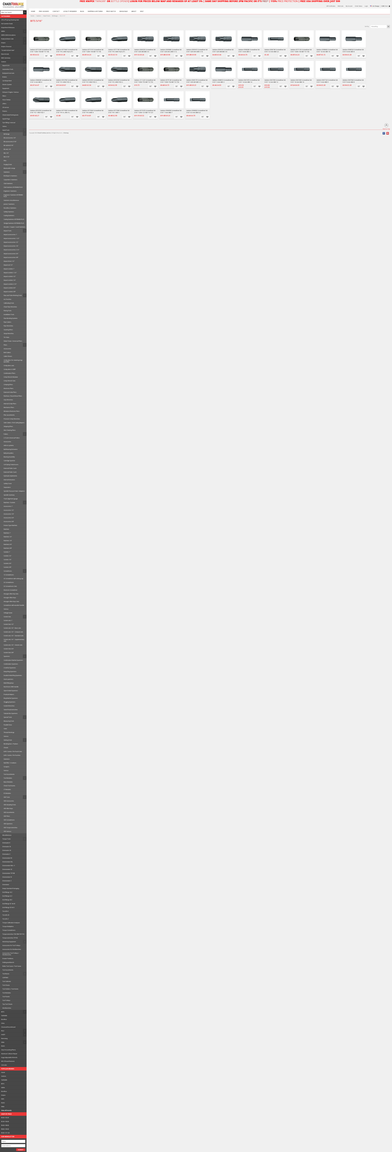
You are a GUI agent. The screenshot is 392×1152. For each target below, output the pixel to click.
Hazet (3, 1072)
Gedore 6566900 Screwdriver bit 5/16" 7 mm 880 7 (171, 111)
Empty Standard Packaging (10, 888)
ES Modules (7, 793)
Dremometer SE (7, 869)
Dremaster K (6, 843)
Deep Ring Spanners (10, 671)
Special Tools (8, 717)
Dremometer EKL (7, 862)
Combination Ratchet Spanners (13, 660)
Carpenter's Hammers (10, 180)
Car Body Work (7, 81)
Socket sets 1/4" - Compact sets (13, 632)
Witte (2, 1042)
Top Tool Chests (7, 1004)
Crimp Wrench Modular (11, 377)
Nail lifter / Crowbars (10, 763)
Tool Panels (6, 996)
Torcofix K (5, 911)
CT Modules (7, 789)
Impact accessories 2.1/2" (11, 250)
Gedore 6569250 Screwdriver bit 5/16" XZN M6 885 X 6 (144, 51)
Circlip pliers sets (9, 365)
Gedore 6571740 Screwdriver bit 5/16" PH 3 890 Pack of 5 (118, 51)
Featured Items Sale (7, 39)
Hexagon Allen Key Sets (11, 594)
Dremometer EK (7, 858)
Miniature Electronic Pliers (12, 411)
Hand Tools (5, 130)
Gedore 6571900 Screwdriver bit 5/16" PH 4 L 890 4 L (66, 111)
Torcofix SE (5, 915)
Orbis (3, 1023)
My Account (349, 6)
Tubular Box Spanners (11, 713)
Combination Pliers (9, 373)
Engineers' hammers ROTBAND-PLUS (13, 195)
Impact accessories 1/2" (11, 242)
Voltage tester (8, 613)
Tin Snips (6, 337)
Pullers (6, 434)
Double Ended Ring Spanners (13, 675)
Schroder (4, 1065)
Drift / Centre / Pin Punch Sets (13, 751)
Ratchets (6, 529)
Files (5, 160)
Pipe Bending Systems (10, 318)
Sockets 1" (7, 552)
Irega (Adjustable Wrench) (9, 1057)
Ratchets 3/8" (8, 548)
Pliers (5, 345)
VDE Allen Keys (8, 808)
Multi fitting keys (9, 683)
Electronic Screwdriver (10, 590)
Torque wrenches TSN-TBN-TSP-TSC (13, 934)
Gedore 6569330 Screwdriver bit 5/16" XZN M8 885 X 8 (223, 51)
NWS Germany (5, 58)
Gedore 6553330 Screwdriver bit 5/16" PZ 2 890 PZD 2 (118, 81)
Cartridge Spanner (9, 461)
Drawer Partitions (7, 958)
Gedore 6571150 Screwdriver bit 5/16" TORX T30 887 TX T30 (301, 51)
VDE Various (7, 831)
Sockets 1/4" (7, 559)
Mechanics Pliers (9, 407)
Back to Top (386, 129)
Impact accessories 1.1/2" (11, 238)
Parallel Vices (8, 725)
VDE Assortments (9, 812)
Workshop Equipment (9, 942)
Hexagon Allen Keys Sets (11, 601)
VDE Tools (7, 797)
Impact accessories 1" (10, 234)
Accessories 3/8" (9, 521)
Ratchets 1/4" (8, 540)
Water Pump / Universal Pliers (13, 341)
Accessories (7, 349)
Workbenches (6, 1008)
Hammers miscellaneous (11, 200)
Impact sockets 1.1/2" (10, 272)
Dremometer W (7, 877)
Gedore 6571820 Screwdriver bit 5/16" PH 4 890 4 (92, 111)
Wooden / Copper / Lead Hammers (14, 227)
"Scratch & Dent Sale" (8, 50)
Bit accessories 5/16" (10, 141)
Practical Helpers (9, 694)
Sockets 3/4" (7, 563)
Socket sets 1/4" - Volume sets (13, 645)
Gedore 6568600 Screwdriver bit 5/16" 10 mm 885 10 (327, 51)
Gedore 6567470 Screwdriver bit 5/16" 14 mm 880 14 (249, 81)
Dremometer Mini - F (8, 865)
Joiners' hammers (9, 204)
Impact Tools (7, 231)
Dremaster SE (6, 846)
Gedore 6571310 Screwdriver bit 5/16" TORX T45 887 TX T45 (92, 51)
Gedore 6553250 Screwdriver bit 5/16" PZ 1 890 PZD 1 (40, 111)
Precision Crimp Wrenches (12, 419)
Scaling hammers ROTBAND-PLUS (14, 219)
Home (32, 16)
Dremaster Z (6, 854)
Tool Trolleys (6, 1000)
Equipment (5, 88)
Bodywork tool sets (8, 73)
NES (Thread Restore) (7, 1061)
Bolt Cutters (7, 352)
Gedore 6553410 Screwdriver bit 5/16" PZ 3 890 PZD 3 (92, 81)
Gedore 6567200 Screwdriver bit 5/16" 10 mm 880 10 (301, 81)
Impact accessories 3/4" (11, 254)
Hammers (7, 172)
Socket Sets (7, 617)
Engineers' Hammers (10, 191)
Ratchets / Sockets (9, 502)
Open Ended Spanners (11, 691)
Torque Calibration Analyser (11, 923)
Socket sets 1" (8, 620)
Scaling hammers (9, 215)
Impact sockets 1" (9, 269)
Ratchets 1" (7, 533)
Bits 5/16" (6, 157)
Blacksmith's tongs (9, 168)
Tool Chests (6, 985)
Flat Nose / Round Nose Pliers (13, 396)
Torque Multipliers (8, 926)
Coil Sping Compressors (11, 464)
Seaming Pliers (8, 330)
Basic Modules (8, 782)
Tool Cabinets (6, 981)
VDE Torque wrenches (10, 827)
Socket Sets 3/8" (9, 652)
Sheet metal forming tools (10, 115)
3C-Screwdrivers (9, 582)
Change (377, 6)
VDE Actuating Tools (10, 805)
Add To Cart (46, 56)
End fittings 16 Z (7, 892)
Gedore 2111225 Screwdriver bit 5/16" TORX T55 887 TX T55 (144, 81)
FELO (2, 1031)
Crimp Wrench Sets (9, 381)
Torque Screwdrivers (8, 930)
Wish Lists (340, 6)
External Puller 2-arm (10, 468)
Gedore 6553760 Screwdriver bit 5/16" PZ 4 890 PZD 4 (66, 81)
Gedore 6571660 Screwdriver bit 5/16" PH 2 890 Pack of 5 (66, 51)
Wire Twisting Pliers (10, 430)
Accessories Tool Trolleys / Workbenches (10, 954)
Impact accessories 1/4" (11, 246)
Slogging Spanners (9, 702)
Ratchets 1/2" (8, 537)
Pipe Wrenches (8, 326)
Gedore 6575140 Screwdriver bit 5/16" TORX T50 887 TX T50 (171, 81)
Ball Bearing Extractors (11, 449)
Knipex (3, 43)
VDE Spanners (8, 824)
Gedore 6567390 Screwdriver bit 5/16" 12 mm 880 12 (275, 81)
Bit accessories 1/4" (10, 138)
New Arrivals (5, 54)
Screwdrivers (8, 571)
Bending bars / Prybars (11, 744)
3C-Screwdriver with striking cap (13, 578)
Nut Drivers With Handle (11, 687)
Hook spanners (8, 679)
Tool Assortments (9, 774)
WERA (3, 31)
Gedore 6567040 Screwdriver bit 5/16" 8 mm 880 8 (353, 81)
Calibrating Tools (9, 303)
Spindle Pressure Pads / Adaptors (14, 491)
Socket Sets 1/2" (9, 624)
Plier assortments (9, 415)
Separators (7, 487)
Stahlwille (4, 1015)
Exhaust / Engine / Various (10, 92)
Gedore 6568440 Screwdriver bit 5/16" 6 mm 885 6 (40, 81)
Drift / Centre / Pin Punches (12, 755)
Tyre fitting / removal (8, 122)
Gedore (3, 62)
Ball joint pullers (8, 453)
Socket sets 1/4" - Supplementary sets (14, 640)
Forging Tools (8, 164)
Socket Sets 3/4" (9, 649)
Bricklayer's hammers (10, 176)
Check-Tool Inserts (9, 786)
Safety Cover (8, 483)
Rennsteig (4, 1038)
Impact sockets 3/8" (10, 291)
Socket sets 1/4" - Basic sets (12, 628)
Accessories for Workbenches (11, 949)
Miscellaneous (6, 835)
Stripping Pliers (8, 426)
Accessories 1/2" (9, 510)
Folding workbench (8, 962)
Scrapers (6, 767)
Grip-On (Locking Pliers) (8, 1050)
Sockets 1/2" (7, 556)
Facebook (384, 133)
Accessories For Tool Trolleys (11, 945)
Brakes (4, 77)
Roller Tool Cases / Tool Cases (11, 966)
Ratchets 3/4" (8, 544)
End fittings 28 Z (7, 900)
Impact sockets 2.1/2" (10, 284)
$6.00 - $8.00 (5, 1125)
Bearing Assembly (9, 457)
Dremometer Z (6, 881)
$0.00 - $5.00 (5, 1118)
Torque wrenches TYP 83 (10, 938)
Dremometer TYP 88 (8, 873)
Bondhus (4, 1019)
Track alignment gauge (11, 499)
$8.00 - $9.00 (5, 1129)
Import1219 (5, 65)
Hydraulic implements (10, 476)
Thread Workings (9, 732)
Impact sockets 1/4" (10, 280)
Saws (5, 728)
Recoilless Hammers (10, 208)
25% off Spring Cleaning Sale (10, 20)
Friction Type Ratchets (10, 525)
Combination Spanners (11, 664)
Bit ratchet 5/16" (8, 145)
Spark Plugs (6, 119)
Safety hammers (9, 212)
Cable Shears (8, 356)
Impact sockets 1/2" (10, 276)
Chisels (6, 747)
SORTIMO (5, 977)
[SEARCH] (25, 12)
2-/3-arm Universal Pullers (12, 438)
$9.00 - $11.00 (5, 1133)
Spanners (7, 656)
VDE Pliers (7, 816)
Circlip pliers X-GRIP (10, 369)
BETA (2, 1012)
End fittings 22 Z (7, 896)
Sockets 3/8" (7, 567)
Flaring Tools (7, 310)
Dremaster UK (6, 850)
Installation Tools (9, 314)
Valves (4, 126)
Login (366, 6)
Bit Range (6, 134)
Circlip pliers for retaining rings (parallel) (13, 361)
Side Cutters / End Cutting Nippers (14, 423)
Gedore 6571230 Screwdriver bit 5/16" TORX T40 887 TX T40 (40, 51)
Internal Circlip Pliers (10, 404)
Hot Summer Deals (7, 24)
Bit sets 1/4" (7, 149)
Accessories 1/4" (9, 514)
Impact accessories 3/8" (11, 257)
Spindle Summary (9, 495)
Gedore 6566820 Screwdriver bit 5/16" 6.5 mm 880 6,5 (197, 111)
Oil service (5, 107)
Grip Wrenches (8, 400)
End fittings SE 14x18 (8, 904)
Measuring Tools (9, 721)
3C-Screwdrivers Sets (10, 586)
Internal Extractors (9, 480)
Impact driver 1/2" (9, 261)
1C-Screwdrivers (9, 575)
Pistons (4, 111)
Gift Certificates (330, 6)
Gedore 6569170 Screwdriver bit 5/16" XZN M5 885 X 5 (197, 81)
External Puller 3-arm (10, 472)
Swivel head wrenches (11, 710)
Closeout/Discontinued (8, 1027)
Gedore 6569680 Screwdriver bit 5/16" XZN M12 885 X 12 (171, 51)
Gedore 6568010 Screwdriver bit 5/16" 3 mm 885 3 (223, 81)
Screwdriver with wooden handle (14, 605)
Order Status (358, 6)
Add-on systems (9, 445)
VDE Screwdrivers (9, 820)
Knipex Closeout (6, 46)
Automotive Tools (7, 69)
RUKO (3, 1046)
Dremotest (5, 884)
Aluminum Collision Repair (9, 1054)
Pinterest (387, 133)
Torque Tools (6, 839)
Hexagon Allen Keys (10, 597)
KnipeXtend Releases (8, 27)
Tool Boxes (5, 974)
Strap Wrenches (9, 333)
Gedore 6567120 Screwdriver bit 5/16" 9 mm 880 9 (327, 81)
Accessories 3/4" (9, 518)
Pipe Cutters (7, 322)
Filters (4, 96)
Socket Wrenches (9, 706)
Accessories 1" (8, 506)
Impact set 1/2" (8, 265)
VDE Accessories (9, 801)
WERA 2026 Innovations (8, 35)
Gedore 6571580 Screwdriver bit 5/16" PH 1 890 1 (118, 111)
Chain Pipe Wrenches (10, 307)
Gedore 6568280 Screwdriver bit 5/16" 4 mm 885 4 (249, 51)
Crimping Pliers (8, 384)
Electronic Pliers (8, 388)
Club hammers (8, 183)
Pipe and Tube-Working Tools (13, 295)
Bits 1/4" (6, 153)
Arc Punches (7, 299)
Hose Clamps (6, 100)
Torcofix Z (5, 919)
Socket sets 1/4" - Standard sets (13, 636)
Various (6, 609)
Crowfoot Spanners (10, 668)
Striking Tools (8, 740)
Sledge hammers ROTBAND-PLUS (14, 223)
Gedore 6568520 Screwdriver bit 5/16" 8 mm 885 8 (353, 51)
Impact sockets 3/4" (10, 288)
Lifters (4, 103)
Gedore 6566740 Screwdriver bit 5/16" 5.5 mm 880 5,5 (275, 51)
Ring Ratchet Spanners (11, 698)
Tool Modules (8, 778)
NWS (2, 1099)
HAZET (3, 1034)
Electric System (7, 84)
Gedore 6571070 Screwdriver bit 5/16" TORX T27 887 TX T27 (144, 111)
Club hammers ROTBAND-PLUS (13, 187)
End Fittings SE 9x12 (8, 907)
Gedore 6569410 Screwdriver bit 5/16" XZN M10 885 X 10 (197, 51)
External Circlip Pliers (10, 392)
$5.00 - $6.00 (5, 1121)
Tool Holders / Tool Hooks (10, 989)
